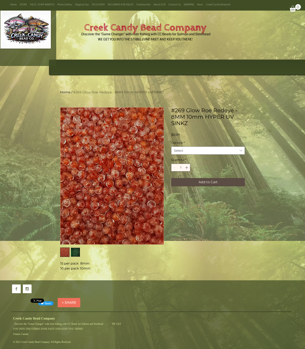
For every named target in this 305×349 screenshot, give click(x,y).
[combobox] (208, 150)
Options (178, 143)
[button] (295, 8)
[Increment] (187, 167)
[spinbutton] (180, 167)
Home (65, 92)
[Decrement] (174, 167)
